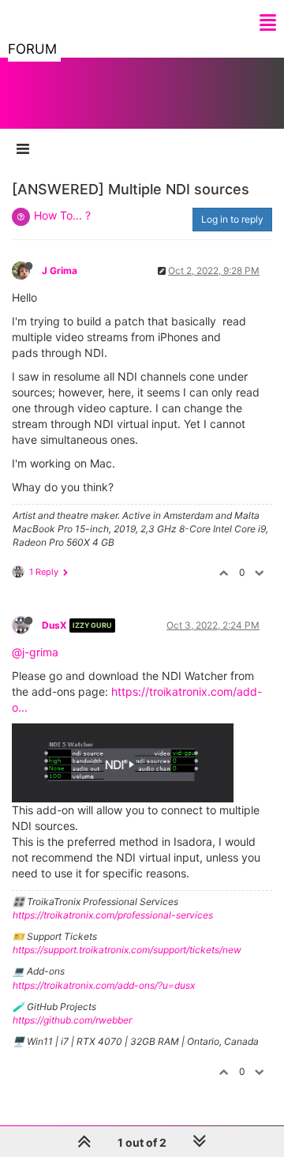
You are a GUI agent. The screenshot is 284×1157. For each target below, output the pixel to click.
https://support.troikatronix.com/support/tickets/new (127, 950)
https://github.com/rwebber (72, 1020)
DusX (54, 625)
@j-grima (35, 652)
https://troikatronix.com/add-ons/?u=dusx (104, 985)
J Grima (59, 270)
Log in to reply (232, 219)
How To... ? (62, 215)
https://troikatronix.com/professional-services (113, 915)
